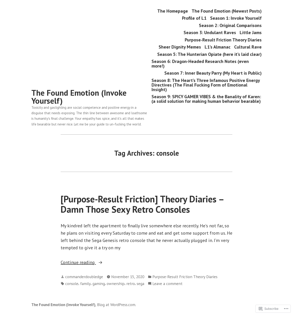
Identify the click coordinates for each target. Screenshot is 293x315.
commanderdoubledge (84, 276)
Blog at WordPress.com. (116, 304)
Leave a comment (167, 284)
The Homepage (172, 11)
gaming (98, 283)
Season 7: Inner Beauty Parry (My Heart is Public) (213, 73)
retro (130, 283)
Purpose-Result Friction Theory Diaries (223, 39)
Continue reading (78, 262)
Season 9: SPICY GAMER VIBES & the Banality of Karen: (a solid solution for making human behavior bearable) (206, 99)
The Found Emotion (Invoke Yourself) (79, 96)
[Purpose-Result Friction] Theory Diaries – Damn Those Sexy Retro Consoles (142, 204)
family (85, 283)
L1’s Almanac (218, 47)
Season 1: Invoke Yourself (236, 18)
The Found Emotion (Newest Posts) (227, 11)
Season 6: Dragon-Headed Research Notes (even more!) (200, 64)
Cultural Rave (248, 47)
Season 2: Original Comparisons (230, 25)
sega (140, 283)
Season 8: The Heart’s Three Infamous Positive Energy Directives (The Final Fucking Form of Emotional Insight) (206, 85)
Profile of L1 (194, 18)
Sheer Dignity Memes (180, 47)
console (71, 283)
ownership (116, 283)
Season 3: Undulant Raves (210, 32)
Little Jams (251, 32)
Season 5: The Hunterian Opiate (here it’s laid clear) (209, 54)
